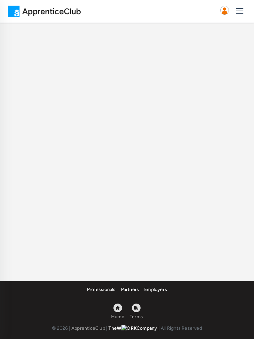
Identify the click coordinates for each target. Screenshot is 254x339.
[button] (224, 11)
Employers (155, 289)
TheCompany (132, 328)
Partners (130, 289)
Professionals (101, 289)
